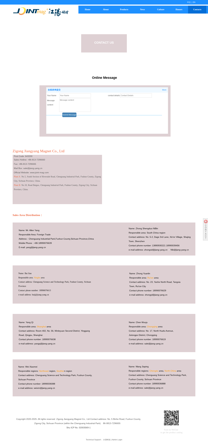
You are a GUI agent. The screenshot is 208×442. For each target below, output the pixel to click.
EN (194, 2)
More (164, 90)
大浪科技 (106, 440)
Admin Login (117, 440)
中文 (189, 2)
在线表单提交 (54, 90)
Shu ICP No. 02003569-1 (78, 427)
